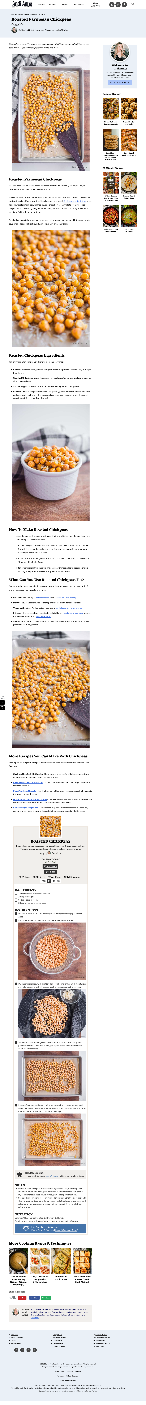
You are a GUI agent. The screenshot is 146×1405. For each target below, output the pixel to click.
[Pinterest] (118, 4)
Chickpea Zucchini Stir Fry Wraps (28, 782)
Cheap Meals (78, 4)
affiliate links (64, 30)
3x (58, 881)
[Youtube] (22, 1350)
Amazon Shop (16, 1343)
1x (49, 881)
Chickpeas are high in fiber (74, 201)
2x (54, 881)
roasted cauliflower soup (66, 597)
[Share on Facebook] (2, 702)
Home (13, 14)
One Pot (64, 4)
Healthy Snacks (39, 14)
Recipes (41, 4)
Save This (52, 866)
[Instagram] (112, 4)
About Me (35, 1318)
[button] (12, 24)
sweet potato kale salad (73, 613)
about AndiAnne (119, 82)
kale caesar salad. (43, 616)
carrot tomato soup (42, 597)
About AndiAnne (95, 4)
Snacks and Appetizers (25, 14)
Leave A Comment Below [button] (66, 1230)
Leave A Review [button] (52, 1176)
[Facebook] (124, 4)
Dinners (52, 4)
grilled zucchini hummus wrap (69, 608)
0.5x (44, 881)
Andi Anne (56, 853)
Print (52, 871)
